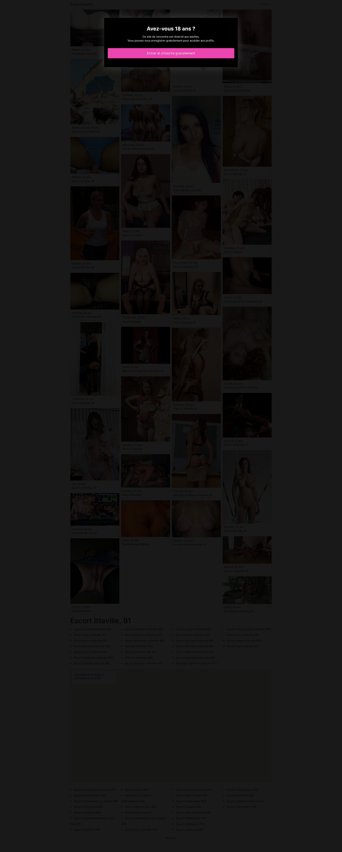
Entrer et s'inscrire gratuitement (171, 53)
